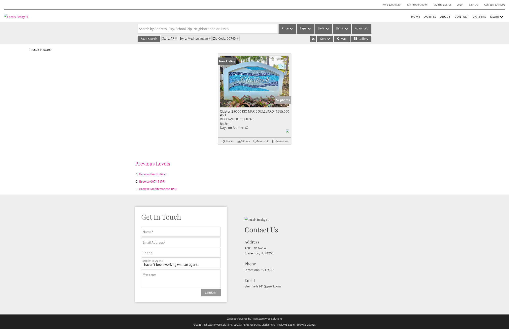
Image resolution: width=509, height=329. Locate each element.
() (392, 4)
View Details (254, 81)
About (445, 16)
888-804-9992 (497, 4)
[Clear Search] (313, 39)
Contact (462, 16)
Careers (479, 16)
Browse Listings (306, 324)
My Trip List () (442, 4)
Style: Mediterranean (194, 38)
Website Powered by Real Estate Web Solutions (254, 318)
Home (415, 16)
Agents (430, 16)
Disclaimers (268, 324)
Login (460, 4)
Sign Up (473, 4)
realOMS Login (286, 324)
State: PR (168, 38)
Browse (152, 174)
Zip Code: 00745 (224, 38)
